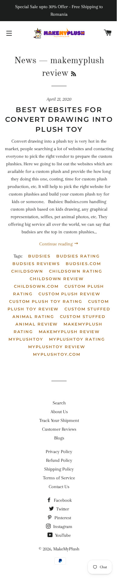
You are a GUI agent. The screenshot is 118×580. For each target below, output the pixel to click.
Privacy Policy (59, 451)
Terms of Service (59, 478)
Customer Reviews (59, 429)
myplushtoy (25, 339)
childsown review (57, 278)
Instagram (62, 526)
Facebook (62, 500)
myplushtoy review (56, 346)
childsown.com (36, 286)
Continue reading (56, 244)
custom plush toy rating (45, 301)
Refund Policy (59, 460)
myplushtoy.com (56, 354)
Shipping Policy (59, 469)
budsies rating (78, 256)
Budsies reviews (36, 263)
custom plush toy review (58, 305)
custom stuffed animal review (60, 320)
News (25, 60)
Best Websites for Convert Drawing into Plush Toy (59, 119)
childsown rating (75, 271)
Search (59, 403)
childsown (27, 271)
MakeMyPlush (66, 549)
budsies (39, 256)
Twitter (62, 509)
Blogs (59, 438)
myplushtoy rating (77, 339)
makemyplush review (69, 331)
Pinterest (62, 517)
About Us (59, 411)
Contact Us (59, 486)
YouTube (62, 535)
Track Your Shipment (59, 420)
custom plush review (69, 293)
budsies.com (83, 263)
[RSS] (73, 74)
